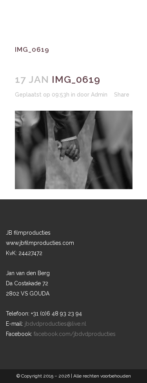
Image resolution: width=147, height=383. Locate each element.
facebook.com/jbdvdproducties (75, 334)
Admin (99, 94)
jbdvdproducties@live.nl (55, 324)
